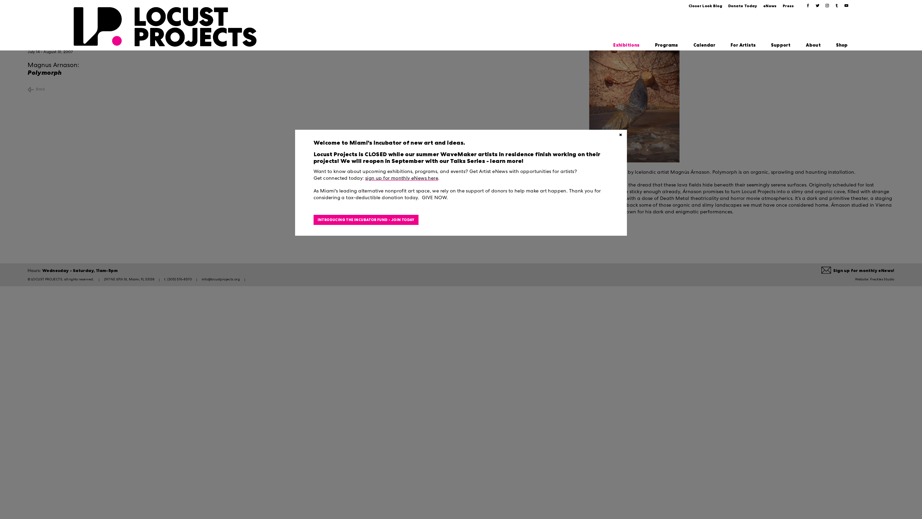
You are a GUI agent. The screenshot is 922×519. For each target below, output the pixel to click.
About (813, 45)
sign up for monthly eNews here (401, 178)
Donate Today (742, 5)
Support (780, 45)
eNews (770, 5)
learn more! (506, 161)
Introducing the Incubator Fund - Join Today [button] (366, 219)
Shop (842, 45)
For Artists (743, 45)
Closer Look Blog (705, 5)
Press (788, 5)
